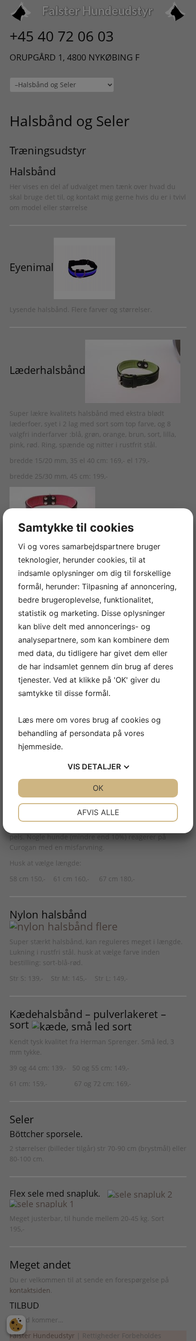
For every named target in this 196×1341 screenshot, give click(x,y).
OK (98, 788)
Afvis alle (98, 812)
